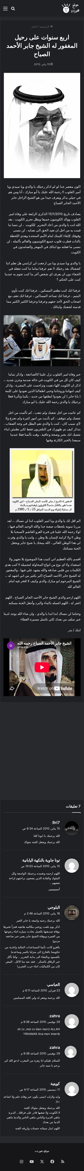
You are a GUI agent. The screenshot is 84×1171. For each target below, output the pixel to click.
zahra (55, 1016)
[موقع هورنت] (71, 8)
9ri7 (56, 822)
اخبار (34, 26)
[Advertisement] (42, 751)
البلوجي (54, 907)
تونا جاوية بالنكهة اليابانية (41, 860)
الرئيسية (44, 26)
